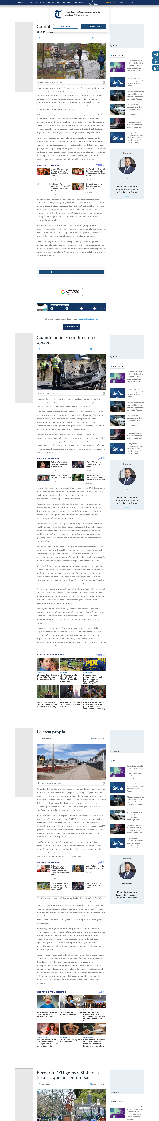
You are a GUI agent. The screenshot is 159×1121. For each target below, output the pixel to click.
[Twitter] (71, 309)
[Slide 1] (125, 196)
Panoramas (110, 3)
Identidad (78, 3)
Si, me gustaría (93, 26)
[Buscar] (136, 2)
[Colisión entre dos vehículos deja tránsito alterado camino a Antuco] (118, 82)
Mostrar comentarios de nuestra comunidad (72, 272)
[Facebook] (57, 309)
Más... (122, 3)
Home (20, 3)
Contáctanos (71, 326)
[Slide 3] (128, 196)
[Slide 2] (127, 196)
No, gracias (65, 26)
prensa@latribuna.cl (88, 319)
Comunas (31, 3)
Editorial (67, 3)
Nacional (55, 3)
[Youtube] (99, 309)
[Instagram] (85, 309)
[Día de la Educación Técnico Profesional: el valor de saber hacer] (127, 165)
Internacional (44, 3)
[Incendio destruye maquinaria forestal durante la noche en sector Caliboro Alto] (118, 123)
